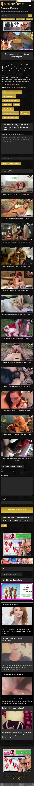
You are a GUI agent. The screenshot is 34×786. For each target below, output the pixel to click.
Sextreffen (29, 19)
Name (3, 499)
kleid (17, 104)
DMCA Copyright (18, 777)
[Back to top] (28, 780)
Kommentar (4, 475)
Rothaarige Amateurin (11, 117)
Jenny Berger (21, 87)
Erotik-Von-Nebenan (13, 84)
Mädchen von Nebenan (12, 100)
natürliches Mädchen (11, 113)
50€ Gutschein (20, 19)
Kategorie (4, 19)
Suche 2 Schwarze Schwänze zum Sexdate (16, 708)
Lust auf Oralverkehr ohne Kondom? (13, 640)
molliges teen (9, 109)
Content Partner (8, 777)
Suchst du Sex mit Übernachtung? (13, 674)
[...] (21, 636)
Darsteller (11, 19)
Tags (19, 779)
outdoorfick (26, 113)
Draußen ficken (10, 96)
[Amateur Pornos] (14, 4)
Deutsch (20, 1)
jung (5, 525)
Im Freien (8, 104)
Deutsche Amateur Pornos (13, 92)
